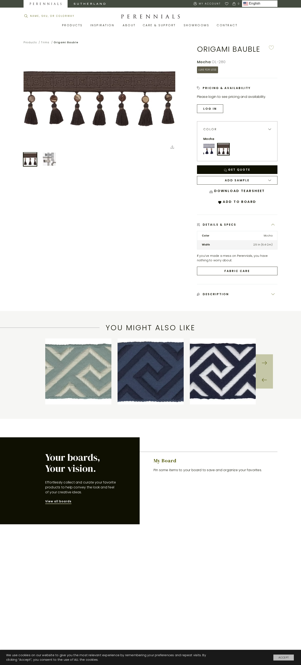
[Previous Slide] (264, 380)
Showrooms (197, 25)
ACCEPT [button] (283, 657)
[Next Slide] (264, 362)
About (130, 25)
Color (210, 129)
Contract (228, 25)
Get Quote (238, 170)
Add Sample (237, 180)
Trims (45, 42)
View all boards (58, 501)
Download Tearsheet (239, 191)
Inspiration (103, 25)
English (254, 3)
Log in (210, 109)
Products (73, 25)
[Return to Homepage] (150, 17)
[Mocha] (223, 149)
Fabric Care (237, 271)
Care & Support (160, 25)
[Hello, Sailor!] (209, 149)
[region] (150, 371)
